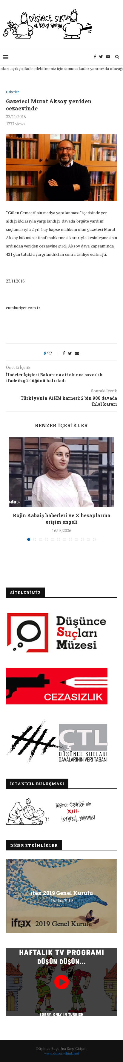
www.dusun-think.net (61, 1053)
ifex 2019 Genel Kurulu (61, 892)
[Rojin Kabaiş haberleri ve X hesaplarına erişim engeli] (61, 472)
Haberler (12, 92)
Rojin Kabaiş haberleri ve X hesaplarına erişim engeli (61, 518)
